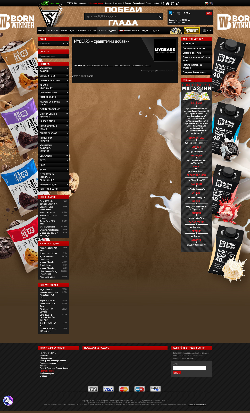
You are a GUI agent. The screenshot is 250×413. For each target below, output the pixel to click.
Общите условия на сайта (197, 404)
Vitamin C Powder (47, 262)
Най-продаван (137, 65)
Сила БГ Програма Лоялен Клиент (54, 368)
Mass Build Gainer (47, 277)
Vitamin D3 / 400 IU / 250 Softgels (49, 234)
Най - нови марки (49, 189)
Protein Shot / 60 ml (48, 253)
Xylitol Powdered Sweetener (47, 257)
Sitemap (43, 376)
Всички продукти (107, 30)
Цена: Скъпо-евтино (122, 65)
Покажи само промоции (166, 71)
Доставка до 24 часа (192, 52)
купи (209, 13)
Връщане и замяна (48, 363)
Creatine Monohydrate (49, 230)
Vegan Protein (46, 289)
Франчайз (83, 3)
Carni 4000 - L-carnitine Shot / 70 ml (49, 202)
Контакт (128, 3)
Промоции (53, 30)
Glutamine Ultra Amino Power (46, 208)
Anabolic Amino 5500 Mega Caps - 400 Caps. (49, 295)
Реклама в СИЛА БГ (48, 353)
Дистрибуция (138, 3)
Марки (64, 30)
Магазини (118, 3)
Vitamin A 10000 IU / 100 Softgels (48, 329)
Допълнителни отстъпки (194, 48)
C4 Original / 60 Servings (46, 310)
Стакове (92, 30)
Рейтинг (148, 65)
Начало (41, 30)
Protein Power (46, 265)
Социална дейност (153, 3)
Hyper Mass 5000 (47, 300)
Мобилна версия (47, 373)
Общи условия (46, 358)
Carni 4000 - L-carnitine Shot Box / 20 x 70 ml (48, 317)
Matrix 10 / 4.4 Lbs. (48, 212)
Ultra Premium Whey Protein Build (48, 272)
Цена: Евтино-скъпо (104, 65)
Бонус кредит (189, 43)
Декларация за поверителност (53, 360)
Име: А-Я (91, 65)
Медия (144, 30)
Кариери (43, 365)
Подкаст (155, 30)
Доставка (108, 3)
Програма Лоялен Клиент (194, 72)
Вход (209, 30)
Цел (72, 30)
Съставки (81, 30)
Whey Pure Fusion (47, 226)
